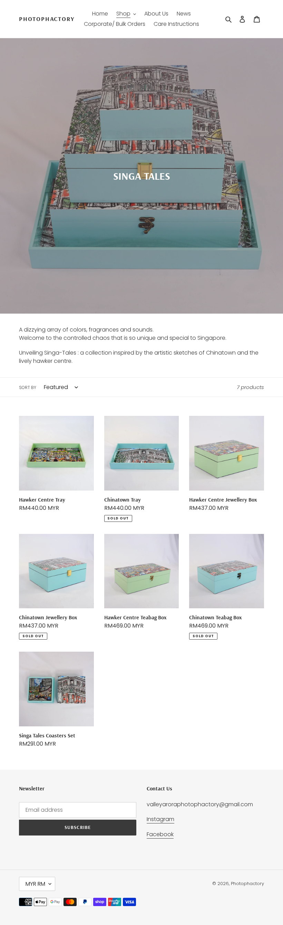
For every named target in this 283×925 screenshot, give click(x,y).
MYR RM (35, 884)
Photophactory (46, 19)
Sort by (27, 387)
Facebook (160, 834)
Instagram (160, 819)
